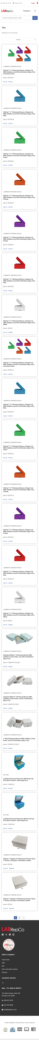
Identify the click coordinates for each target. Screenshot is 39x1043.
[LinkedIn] (10, 935)
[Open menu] (3, 983)
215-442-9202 (8, 1005)
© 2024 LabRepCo (9, 1022)
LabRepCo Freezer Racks (12, 66)
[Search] (35, 18)
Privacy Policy (20, 1022)
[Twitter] (6, 935)
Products (26, 11)
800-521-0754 (7, 3)
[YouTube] (13, 935)
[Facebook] (3, 935)
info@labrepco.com (10, 1009)
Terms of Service (30, 1022)
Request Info (18, 3)
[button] (35, 11)
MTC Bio (6, 775)
